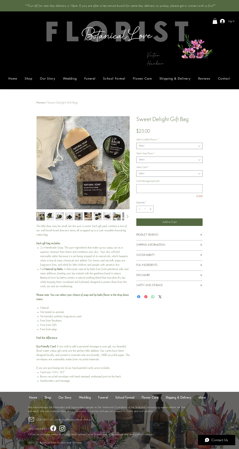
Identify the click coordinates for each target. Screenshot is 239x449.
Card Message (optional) (147, 181)
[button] (214, 21)
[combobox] (169, 146)
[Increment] (151, 209)
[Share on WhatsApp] (153, 296)
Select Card (142, 167)
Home (40, 102)
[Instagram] (62, 428)
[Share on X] (160, 296)
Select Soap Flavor (145, 153)
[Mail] (31, 419)
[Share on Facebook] (138, 296)
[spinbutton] (145, 209)
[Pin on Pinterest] (146, 296)
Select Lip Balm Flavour (147, 139)
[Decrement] (139, 209)
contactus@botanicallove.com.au (73, 419)
